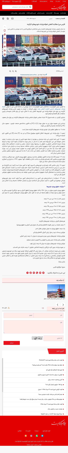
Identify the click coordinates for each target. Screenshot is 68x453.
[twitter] (39, 273)
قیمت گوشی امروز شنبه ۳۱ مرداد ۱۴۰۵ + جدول (50, 389)
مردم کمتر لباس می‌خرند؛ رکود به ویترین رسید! (50, 394)
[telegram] (44, 273)
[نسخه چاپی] (3, 18)
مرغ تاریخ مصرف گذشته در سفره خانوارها (51, 414)
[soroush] (30, 273)
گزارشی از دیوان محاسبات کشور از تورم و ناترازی (50, 375)
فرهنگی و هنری (22, 13)
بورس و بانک (56, 13)
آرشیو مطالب (34, 1)
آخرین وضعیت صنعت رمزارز (55, 380)
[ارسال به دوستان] (12, 18)
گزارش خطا (4, 308)
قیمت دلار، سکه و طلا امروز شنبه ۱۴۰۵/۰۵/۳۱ (50, 360)
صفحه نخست (63, 13)
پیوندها (51, 1)
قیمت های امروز (46, 431)
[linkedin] (33, 273)
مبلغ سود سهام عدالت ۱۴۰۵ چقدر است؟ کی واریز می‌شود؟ (47, 365)
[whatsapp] (36, 273)
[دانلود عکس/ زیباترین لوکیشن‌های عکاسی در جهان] (56, 291)
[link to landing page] (58, 7)
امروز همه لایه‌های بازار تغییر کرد (54, 370)
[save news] (7, 18)
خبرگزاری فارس (57, 267)
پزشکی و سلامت (14, 13)
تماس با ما (58, 1)
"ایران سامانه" (30, 445)
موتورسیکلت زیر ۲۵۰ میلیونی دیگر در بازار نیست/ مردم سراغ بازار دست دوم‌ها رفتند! (41, 399)
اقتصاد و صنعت (49, 13)
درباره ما (64, 1)
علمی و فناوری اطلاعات (31, 13)
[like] (43, 308)
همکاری (19, 431)
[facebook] (27, 273)
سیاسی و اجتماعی (41, 13)
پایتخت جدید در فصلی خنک (55, 409)
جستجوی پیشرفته (43, 1)
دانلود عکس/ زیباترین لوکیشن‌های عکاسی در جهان (54, 299)
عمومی (50, 19)
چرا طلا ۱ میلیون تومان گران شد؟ (53, 385)
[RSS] (26, 436)
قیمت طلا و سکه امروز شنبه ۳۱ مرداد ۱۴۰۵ (51, 404)
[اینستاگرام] (31, 436)
